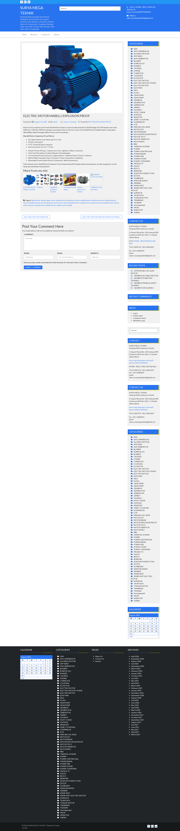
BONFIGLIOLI (139, 63)
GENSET (137, 107)
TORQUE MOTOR (141, 198)
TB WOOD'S (139, 195)
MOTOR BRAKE (140, 132)
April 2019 (135, 683)
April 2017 (135, 732)
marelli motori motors (111, 203)
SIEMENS (137, 183)
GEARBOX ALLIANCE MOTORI (53, 189)
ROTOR (137, 176)
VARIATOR (138, 210)
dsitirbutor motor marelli (100, 200)
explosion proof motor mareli (57, 203)
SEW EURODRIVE (141, 181)
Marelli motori (74, 203)
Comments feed (139, 318)
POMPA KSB (139, 156)
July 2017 (134, 725)
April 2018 (135, 708)
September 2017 (137, 720)
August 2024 (136, 661)
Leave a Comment (70, 122)
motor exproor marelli (31, 205)
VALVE (136, 207)
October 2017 (136, 717)
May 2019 (135, 681)
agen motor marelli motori (56, 200)
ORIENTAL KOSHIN (141, 146)
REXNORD (138, 171)
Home (24, 34)
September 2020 (137, 666)
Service (56, 34)
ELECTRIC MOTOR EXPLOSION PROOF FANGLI (101, 217)
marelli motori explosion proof (91, 203)
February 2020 (136, 671)
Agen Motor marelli (38, 200)
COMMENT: (29, 234)
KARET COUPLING (141, 120)
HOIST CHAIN (139, 112)
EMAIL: (60, 253)
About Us (34, 34)
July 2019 (134, 678)
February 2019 (136, 688)
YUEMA (137, 212)
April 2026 (135, 656)
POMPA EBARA (140, 154)
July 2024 (134, 664)
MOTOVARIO (139, 142)
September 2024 (137, 659)
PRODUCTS (138, 164)
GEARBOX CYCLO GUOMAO (97, 188)
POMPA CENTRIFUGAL (143, 151)
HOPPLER (138, 115)
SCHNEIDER (138, 178)
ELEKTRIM (138, 88)
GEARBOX (138, 100)
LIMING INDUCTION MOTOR (81, 189)
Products (40, 187)
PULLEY (137, 166)
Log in (135, 313)
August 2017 (136, 722)
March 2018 (135, 710)
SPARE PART (139, 185)
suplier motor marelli (64, 205)
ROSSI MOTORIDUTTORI (144, 173)
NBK (135, 144)
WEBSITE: (95, 253)
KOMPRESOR (139, 122)
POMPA (137, 149)
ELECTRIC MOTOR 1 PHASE (145, 83)
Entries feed (138, 316)
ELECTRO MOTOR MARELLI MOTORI (29, 188)
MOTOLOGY (139, 129)
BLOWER (137, 61)
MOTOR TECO (139, 137)
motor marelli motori (48, 205)
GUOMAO (138, 110)
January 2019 (136, 690)
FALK (136, 90)
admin (55, 122)
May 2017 (135, 730)
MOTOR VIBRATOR (141, 139)
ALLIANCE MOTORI (141, 54)
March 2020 (135, 669)
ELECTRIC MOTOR (141, 80)
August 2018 (136, 698)
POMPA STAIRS (140, 159)
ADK (135, 49)
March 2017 (135, 734)
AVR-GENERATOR (141, 59)
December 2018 (137, 693)
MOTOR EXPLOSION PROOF (99, 122)
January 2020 (136, 673)
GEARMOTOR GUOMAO (144, 288)
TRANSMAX (138, 200)
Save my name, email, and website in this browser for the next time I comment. (55, 262)
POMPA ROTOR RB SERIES (70, 188)
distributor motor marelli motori (79, 200)
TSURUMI (138, 203)
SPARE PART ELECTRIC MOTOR (73, 795)
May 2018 (135, 705)
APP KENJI (138, 56)
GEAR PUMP (139, 95)
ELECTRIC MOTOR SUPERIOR (36, 217)
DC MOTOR (138, 78)
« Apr (131, 636)
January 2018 (136, 712)
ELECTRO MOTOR (141, 85)
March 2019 (135, 686)
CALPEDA (138, 68)
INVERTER (138, 117)
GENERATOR (139, 105)
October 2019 (136, 676)
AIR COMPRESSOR (141, 51)
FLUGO (136, 93)
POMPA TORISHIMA (142, 161)
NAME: (27, 253)
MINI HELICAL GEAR (142, 127)
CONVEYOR (138, 73)
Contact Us (45, 34)
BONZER (137, 66)
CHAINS (137, 71)
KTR (135, 124)
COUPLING (138, 76)
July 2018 (134, 700)
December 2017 (137, 715)
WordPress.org (139, 321)
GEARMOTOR (139, 102)
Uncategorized (139, 205)
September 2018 (137, 695)
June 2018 (135, 703)
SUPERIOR (138, 193)
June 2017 (135, 727)
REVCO (137, 168)
